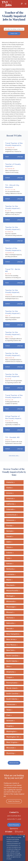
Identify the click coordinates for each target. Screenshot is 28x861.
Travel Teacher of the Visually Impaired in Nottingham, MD (14, 145)
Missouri (9, 612)
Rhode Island (11, 688)
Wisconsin (10, 748)
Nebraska (10, 623)
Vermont (9, 721)
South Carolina (12, 693)
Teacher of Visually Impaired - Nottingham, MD (13, 166)
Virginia (9, 726)
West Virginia (11, 742)
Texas (8, 710)
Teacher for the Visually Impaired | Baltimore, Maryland (13, 229)
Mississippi (10, 607)
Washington (11, 731)
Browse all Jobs (14, 762)
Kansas (9, 563)
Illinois (9, 547)
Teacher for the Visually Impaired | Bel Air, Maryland (12, 208)
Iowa (8, 558)
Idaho (8, 542)
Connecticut (11, 515)
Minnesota (10, 601)
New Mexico (11, 645)
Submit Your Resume (14, 801)
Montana (9, 618)
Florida (9, 525)
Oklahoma (10, 672)
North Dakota (11, 661)
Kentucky (10, 569)
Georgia (9, 531)
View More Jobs (13, 455)
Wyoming (10, 753)
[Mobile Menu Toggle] (25, 4)
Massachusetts (12, 591)
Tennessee (10, 704)
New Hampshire (12, 634)
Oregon (9, 677)
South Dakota (11, 699)
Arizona (9, 493)
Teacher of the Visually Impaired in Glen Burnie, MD (13, 250)
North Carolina (12, 656)
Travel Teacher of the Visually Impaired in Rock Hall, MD (14, 397)
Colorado (10, 509)
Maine (8, 580)
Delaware (10, 520)
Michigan (10, 596)
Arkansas (10, 498)
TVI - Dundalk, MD (12, 437)
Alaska (9, 488)
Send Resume (14, 825)
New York (10, 650)
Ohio (8, 666)
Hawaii (9, 536)
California (10, 504)
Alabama (9, 482)
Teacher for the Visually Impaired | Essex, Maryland (12, 313)
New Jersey (11, 639)
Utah (8, 715)
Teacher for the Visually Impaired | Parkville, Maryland (13, 334)
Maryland (10, 585)
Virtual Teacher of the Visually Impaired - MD (13, 418)
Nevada (9, 628)
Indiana (9, 553)
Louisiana (10, 574)
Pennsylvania (11, 683)
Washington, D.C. (13, 737)
